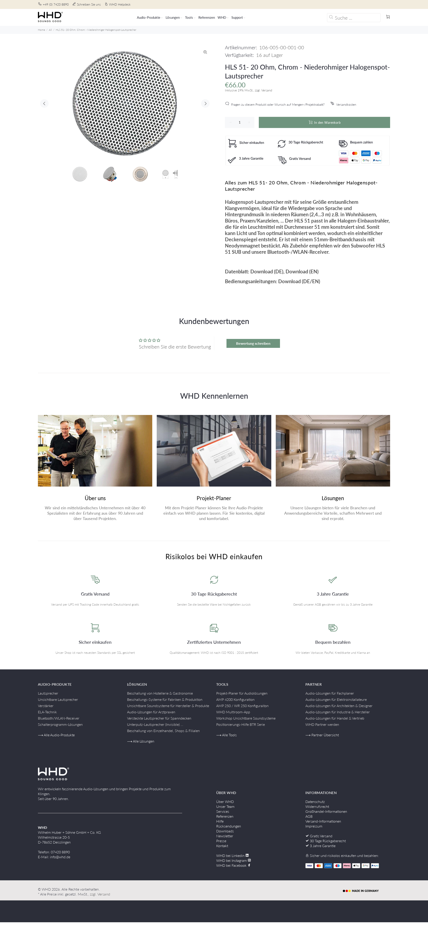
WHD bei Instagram (232, 860)
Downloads (225, 831)
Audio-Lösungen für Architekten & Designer (338, 706)
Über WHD (225, 801)
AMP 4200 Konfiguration (235, 699)
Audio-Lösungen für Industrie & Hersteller (337, 712)
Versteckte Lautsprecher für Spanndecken (159, 718)
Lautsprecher (48, 693)
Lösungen (333, 498)
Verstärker (46, 706)
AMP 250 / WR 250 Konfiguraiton (242, 706)
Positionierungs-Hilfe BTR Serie (240, 724)
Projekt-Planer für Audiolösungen (242, 693)
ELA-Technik (47, 712)
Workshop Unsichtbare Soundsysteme (246, 718)
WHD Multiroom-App (233, 712)
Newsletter (224, 836)
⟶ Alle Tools (226, 735)
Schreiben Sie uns (89, 4)
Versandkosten (346, 104)
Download (261, 271)
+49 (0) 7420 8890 (56, 4)
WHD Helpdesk (120, 4)
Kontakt (222, 846)
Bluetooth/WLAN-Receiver (58, 718)
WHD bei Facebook (231, 865)
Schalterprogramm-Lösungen (60, 724)
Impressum (313, 826)
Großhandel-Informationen (326, 811)
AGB (309, 816)
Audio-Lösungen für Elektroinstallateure (336, 699)
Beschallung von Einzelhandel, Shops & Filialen (163, 730)
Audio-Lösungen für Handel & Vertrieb (334, 718)
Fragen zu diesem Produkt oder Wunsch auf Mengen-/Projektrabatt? (278, 104)
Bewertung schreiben (253, 343)
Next (205, 103)
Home (41, 29)
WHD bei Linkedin (230, 855)
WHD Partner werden (322, 724)
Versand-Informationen (323, 821)
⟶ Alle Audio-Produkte (56, 735)
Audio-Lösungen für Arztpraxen (151, 712)
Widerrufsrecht (317, 806)
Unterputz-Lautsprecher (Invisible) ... (155, 724)
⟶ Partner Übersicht (322, 735)
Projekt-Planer (214, 498)
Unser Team (225, 806)
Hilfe (220, 821)
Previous (44, 103)
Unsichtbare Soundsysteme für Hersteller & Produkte (168, 706)
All (50, 29)
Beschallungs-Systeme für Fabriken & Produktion (164, 699)
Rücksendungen (228, 826)
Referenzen (224, 816)
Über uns (95, 498)
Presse (221, 841)
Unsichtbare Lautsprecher (58, 699)
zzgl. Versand (100, 894)
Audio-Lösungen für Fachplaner (329, 693)
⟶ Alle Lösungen (140, 741)
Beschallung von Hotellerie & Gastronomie (160, 693)
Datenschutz (315, 801)
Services (222, 811)
